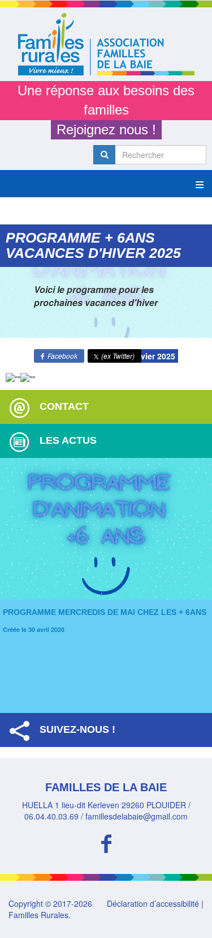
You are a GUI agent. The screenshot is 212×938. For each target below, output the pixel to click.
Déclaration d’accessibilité (153, 903)
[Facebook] (106, 841)
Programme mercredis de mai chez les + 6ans (104, 612)
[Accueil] (106, 44)
